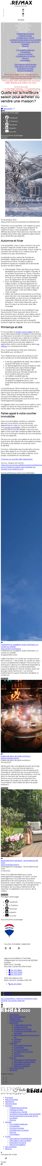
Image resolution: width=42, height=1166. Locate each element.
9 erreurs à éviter (25, 54)
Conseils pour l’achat (25, 38)
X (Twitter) (13, 121)
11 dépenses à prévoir (25, 34)
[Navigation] (11, 4)
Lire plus (4, 679)
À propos (23, 23)
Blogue (13, 1070)
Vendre (23, 48)
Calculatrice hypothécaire (25, 64)
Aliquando (7, 109)
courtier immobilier (12, 427)
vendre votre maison (24, 332)
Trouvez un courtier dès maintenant (17, 459)
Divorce (25, 46)
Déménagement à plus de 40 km (25, 42)
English (21, 20)
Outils (23, 62)
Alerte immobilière (25, 71)
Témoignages (23, 30)
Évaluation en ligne (25, 69)
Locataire (25, 44)
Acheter (23, 32)
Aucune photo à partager (12, 135)
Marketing (23, 28)
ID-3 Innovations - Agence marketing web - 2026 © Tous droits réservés (19, 1000)
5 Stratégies (25, 52)
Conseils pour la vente (25, 56)
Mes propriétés (23, 25)
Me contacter (23, 73)
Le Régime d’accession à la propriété (25, 40)
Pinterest (13, 125)
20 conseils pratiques (25, 50)
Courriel (12, 132)
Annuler (4, 138)
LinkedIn (12, 128)
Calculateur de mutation (25, 67)
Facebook (13, 118)
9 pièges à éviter (25, 36)
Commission (25, 60)
